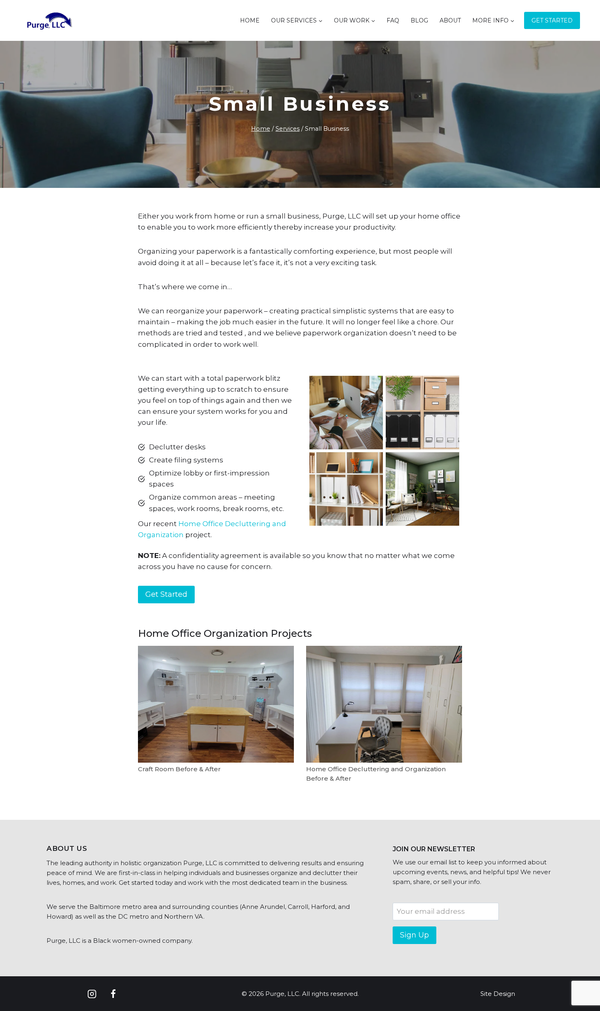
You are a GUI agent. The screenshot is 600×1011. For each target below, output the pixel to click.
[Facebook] (113, 994)
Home (250, 20)
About (450, 20)
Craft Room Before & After (179, 769)
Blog (419, 20)
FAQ (393, 20)
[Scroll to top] (579, 978)
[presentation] (216, 704)
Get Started (552, 20)
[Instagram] (92, 994)
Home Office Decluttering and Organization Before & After (376, 773)
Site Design (497, 994)
